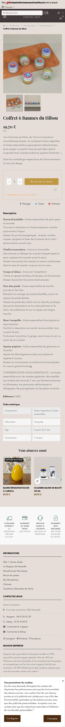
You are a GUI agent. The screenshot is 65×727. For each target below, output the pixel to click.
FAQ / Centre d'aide (13, 562)
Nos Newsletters (10, 579)
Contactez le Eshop (16, 631)
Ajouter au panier (43, 182)
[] (6, 481)
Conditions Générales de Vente (18, 588)
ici (30, 366)
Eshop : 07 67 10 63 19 (16, 621)
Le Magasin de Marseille (14, 566)
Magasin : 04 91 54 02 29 (18, 616)
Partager (26, 203)
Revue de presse (11, 575)
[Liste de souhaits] (55, 190)
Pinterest (56, 203)
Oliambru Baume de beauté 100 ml (48, 489)
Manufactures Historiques (15, 571)
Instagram (10, 638)
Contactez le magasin (17, 626)
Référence (8, 396)
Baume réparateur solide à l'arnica (16, 489)
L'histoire (7, 584)
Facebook (36, 638)
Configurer (12, 718)
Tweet (41, 203)
